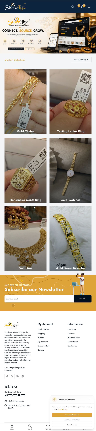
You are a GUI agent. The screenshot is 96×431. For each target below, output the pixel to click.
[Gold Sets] (25, 238)
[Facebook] (6, 376)
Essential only (72, 425)
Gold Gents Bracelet (70, 268)
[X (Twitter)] (12, 376)
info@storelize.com (16, 401)
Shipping (41, 333)
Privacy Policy (74, 337)
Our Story (72, 329)
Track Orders (43, 329)
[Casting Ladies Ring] (71, 101)
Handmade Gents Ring (25, 200)
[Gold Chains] (25, 101)
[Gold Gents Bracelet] (71, 238)
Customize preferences (72, 420)
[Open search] (72, 6)
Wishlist (41, 337)
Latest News (73, 341)
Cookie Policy (62, 409)
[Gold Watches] (71, 170)
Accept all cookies (72, 415)
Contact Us (72, 345)
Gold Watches (70, 200)
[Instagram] (22, 376)
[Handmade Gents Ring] (25, 170)
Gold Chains (25, 131)
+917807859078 (14, 395)
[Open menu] (88, 6)
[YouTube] (17, 376)
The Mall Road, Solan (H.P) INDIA (19, 406)
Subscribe (82, 298)
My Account (43, 341)
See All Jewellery (80, 59)
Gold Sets (25, 268)
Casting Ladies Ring (70, 131)
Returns (41, 350)
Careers (71, 333)
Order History (44, 345)
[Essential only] (90, 399)
